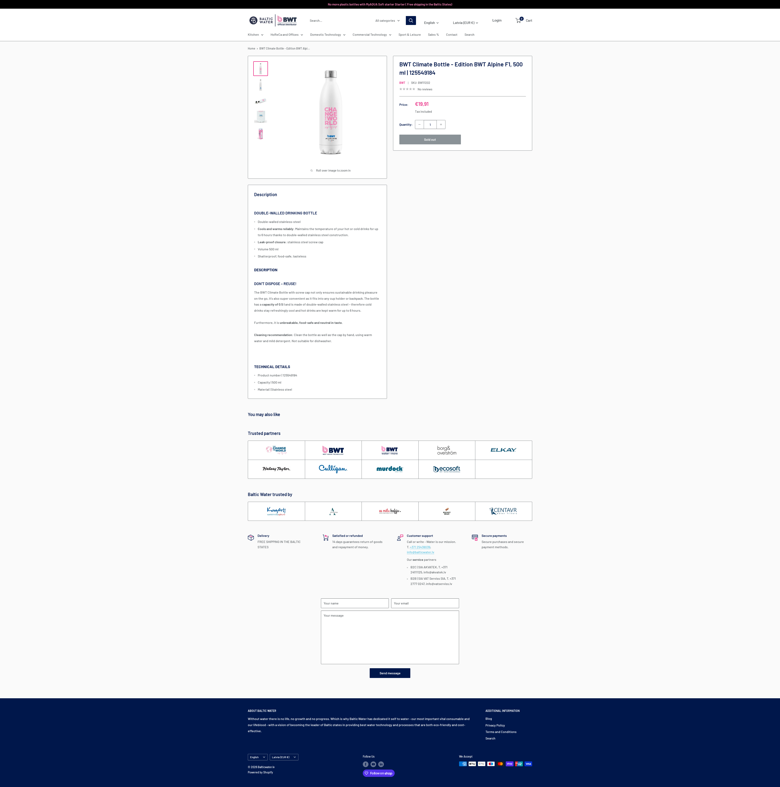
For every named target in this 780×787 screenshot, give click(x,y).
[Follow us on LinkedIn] (381, 764)
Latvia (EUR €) (280, 757)
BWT (402, 82)
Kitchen (253, 34)
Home (251, 48)
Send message (390, 673)
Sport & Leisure (410, 34)
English (254, 757)
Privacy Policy (495, 725)
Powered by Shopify (260, 772)
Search (469, 34)
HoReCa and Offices (285, 34)
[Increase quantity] (441, 124)
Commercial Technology (370, 34)
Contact (451, 34)
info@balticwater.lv (420, 552)
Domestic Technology (325, 34)
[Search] (411, 20)
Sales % (433, 34)
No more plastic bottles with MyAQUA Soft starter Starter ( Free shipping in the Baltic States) (390, 4)
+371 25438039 (420, 547)
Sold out (430, 139)
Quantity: (406, 124)
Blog (488, 718)
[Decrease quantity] (419, 124)
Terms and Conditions (501, 732)
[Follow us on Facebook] (365, 764)
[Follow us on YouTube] (373, 764)
